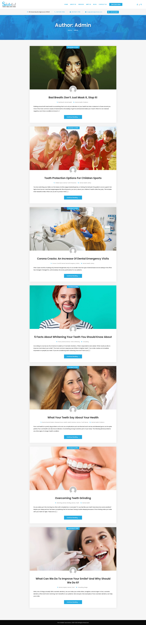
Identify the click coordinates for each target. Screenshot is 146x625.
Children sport (59, 183)
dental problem (50, 422)
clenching (59, 503)
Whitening (77, 341)
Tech (73, 587)
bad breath (61, 102)
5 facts (60, 341)
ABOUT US (73, 4)
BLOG (94, 4)
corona (54, 263)
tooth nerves (84, 422)
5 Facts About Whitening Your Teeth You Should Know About (73, 337)
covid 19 (59, 263)
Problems (85, 102)
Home (70, 30)
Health (81, 102)
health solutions (72, 422)
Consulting (86, 341)
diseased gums (59, 422)
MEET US (88, 4)
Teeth (72, 341)
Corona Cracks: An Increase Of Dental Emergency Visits (73, 258)
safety (89, 183)
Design (86, 587)
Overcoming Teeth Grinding (73, 498)
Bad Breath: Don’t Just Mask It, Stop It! (73, 97)
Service (68, 341)
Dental (77, 102)
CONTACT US (103, 4)
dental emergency (71, 263)
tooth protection (71, 183)
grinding (69, 503)
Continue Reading (72, 117)
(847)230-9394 (115, 4)
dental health (68, 102)
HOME (66, 4)
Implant (65, 587)
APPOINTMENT (114, 12)
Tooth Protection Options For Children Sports (73, 178)
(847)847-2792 (76, 12)
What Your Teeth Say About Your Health (73, 417)
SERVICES (81, 4)
